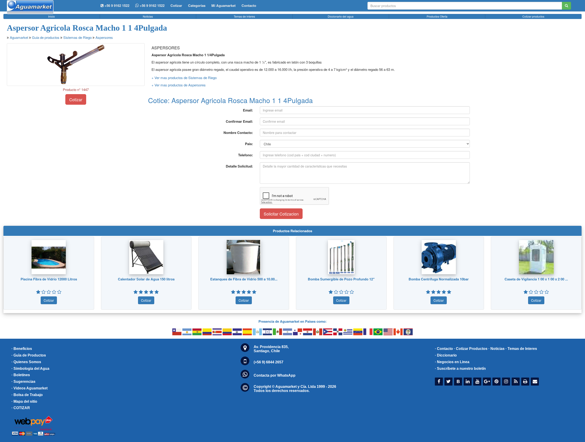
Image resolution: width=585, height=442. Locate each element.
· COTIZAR (20, 408)
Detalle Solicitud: (239, 166)
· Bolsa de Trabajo (27, 395)
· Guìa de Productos (28, 355)
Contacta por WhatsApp (274, 375)
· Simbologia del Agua (30, 368)
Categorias (196, 5)
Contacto (249, 5)
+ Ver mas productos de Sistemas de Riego (184, 77)
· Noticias (496, 349)
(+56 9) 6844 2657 (268, 362)
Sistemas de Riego (77, 37)
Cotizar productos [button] (533, 16)
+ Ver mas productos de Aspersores (179, 85)
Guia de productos (45, 37)
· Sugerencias (23, 381)
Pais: (249, 143)
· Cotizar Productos (470, 349)
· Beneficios (21, 349)
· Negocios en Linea (452, 362)
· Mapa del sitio (24, 401)
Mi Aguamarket (223, 5)
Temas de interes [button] (244, 16)
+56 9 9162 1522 (152, 5)
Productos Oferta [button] (437, 16)
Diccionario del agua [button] (341, 16)
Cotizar (176, 5)
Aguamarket (19, 37)
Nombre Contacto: (238, 132)
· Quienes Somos (26, 362)
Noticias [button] (148, 16)
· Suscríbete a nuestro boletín (460, 368)
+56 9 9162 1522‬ (116, 5)
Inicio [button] (51, 16)
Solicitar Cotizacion (281, 214)
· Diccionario (446, 355)
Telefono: (245, 154)
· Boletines (20, 375)
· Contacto (444, 349)
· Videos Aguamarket (29, 388)
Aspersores (104, 37)
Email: (248, 110)
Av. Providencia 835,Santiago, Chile (271, 349)
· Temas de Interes (521, 349)
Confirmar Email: (239, 121)
